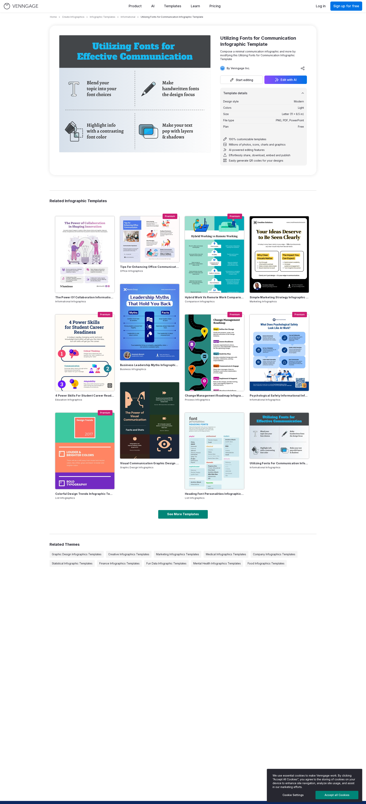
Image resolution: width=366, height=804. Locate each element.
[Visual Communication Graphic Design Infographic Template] (149, 420)
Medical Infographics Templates (226, 554)
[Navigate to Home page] (21, 6)
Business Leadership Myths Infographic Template (149, 365)
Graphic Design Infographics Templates (76, 554)
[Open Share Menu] (303, 68)
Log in (321, 6)
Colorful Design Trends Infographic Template (84, 493)
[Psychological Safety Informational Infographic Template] (279, 353)
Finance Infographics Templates (119, 563)
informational (128, 16)
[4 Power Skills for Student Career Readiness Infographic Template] (84, 353)
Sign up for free (346, 6)
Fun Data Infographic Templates (166, 563)
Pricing (215, 6)
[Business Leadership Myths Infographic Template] (149, 322)
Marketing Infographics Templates (177, 554)
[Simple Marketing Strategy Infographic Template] (279, 254)
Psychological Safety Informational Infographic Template (279, 395)
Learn (195, 6)
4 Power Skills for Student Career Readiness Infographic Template (84, 395)
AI (152, 6)
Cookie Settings (293, 795)
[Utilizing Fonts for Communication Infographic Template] (279, 436)
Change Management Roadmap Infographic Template (214, 395)
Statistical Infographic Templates (72, 563)
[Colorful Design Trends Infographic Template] (84, 451)
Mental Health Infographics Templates (217, 563)
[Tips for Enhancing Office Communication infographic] (149, 239)
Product (135, 6)
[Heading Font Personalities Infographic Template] (214, 451)
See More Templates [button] (183, 514)
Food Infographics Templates (266, 563)
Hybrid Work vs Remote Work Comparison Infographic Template (214, 297)
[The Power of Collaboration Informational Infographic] (84, 254)
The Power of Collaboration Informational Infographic (84, 297)
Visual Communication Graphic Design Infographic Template (149, 463)
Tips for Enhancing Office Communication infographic (149, 266)
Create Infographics (73, 16)
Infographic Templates (102, 16)
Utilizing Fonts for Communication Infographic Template (279, 463)
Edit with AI (289, 80)
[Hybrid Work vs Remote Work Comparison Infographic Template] (214, 254)
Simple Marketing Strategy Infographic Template (279, 297)
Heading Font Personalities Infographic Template (214, 493)
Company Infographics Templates (274, 554)
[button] (241, 80)
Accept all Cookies (337, 795)
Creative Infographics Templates (128, 554)
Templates (172, 6)
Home (53, 16)
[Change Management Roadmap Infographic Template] (214, 353)
